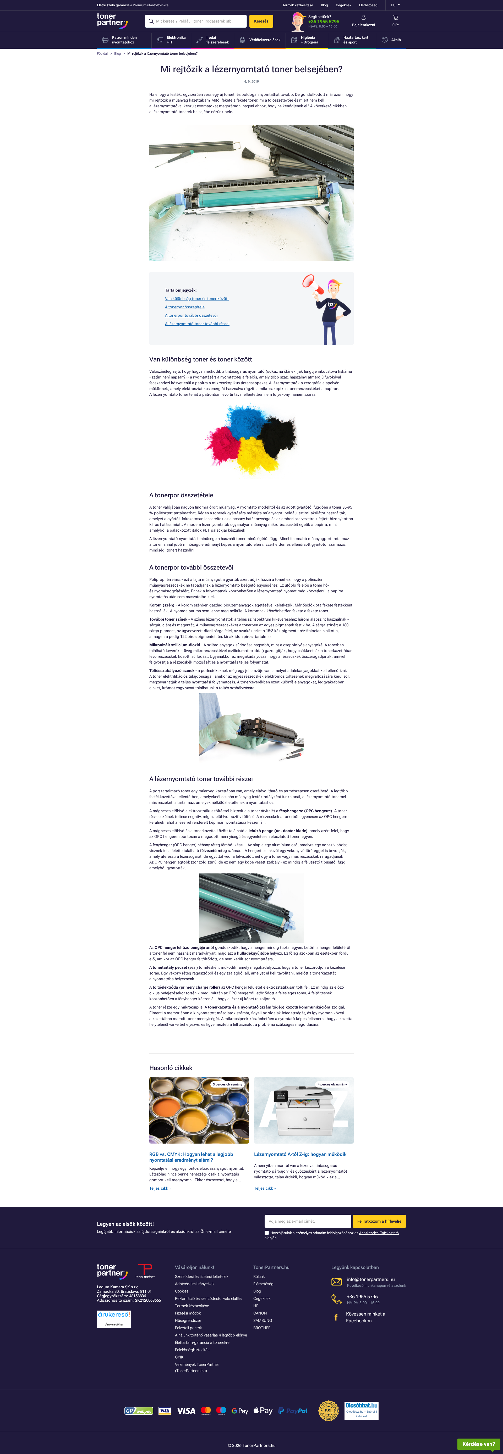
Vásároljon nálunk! (194, 1267)
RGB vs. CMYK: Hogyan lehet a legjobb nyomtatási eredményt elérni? (191, 1157)
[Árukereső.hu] (114, 1317)
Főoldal (102, 53)
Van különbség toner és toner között (197, 298)
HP (256, 1305)
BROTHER (262, 1327)
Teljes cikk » (160, 1188)
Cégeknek (343, 5)
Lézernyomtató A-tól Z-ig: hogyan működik (300, 1154)
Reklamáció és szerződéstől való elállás (208, 1298)
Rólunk (259, 1276)
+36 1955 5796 (323, 21)
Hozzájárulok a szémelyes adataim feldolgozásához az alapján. (332, 1235)
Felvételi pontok (188, 1327)
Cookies (181, 1291)
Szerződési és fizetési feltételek (201, 1276)
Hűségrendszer (188, 1320)
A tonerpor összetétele (185, 307)
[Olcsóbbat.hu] (361, 1405)
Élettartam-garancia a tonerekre (202, 1342)
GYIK (179, 1357)
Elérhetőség (368, 5)
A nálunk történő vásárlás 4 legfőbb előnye (211, 1335)
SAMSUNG (262, 1320)
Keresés (261, 21)
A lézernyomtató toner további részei (197, 323)
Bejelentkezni (363, 25)
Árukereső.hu (114, 1324)
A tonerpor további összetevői (191, 315)
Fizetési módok (188, 1313)
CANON (260, 1313)
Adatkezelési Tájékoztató (379, 1233)
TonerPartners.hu (271, 1267)
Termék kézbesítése (297, 5)
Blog (324, 5)
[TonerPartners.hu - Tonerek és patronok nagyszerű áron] (112, 21)
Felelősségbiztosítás (192, 1349)
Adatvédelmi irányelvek (194, 1284)
